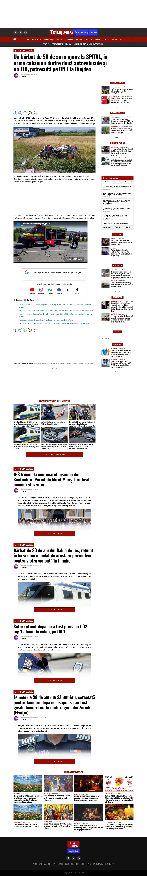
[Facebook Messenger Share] (20, 113)
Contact (46, 44)
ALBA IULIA (47, 864)
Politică (79, 39)
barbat (61, 364)
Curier (107, 182)
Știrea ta (106, 39)
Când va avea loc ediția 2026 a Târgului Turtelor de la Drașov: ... (116, 209)
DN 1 (75, 364)
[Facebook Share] (15, 113)
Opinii (128, 227)
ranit (87, 364)
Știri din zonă (117, 39)
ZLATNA (89, 864)
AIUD (40, 864)
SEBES (82, 864)
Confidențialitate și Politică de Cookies (88, 44)
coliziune (69, 364)
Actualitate (36, 39)
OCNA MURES (74, 864)
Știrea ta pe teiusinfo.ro (61, 44)
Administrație (49, 39)
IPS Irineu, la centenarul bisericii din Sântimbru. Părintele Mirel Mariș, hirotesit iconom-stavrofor (53, 323)
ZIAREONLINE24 (109, 864)
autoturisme (52, 364)
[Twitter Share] (30, 113)
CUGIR (67, 864)
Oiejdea (81, 364)
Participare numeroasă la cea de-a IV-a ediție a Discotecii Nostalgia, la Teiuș (45, 320)
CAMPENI (60, 864)
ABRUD (35, 864)
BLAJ (54, 864)
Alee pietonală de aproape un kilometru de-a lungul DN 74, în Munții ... (117, 194)
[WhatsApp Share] (25, 113)
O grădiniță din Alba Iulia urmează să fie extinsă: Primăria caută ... (117, 187)
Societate (88, 39)
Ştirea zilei (128, 182)
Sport (97, 39)
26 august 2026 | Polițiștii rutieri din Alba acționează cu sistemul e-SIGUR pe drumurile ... (117, 201)
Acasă (27, 39)
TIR (92, 364)
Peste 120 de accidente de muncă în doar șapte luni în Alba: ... (115, 224)
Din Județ (60, 39)
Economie (69, 39)
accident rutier (40, 364)
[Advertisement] (74, 14)
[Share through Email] (34, 113)
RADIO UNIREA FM (98, 864)
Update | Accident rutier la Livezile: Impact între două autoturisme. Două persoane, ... (116, 217)
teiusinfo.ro (25, 76)
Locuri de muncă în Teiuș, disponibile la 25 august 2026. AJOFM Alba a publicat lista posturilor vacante (55, 310)
